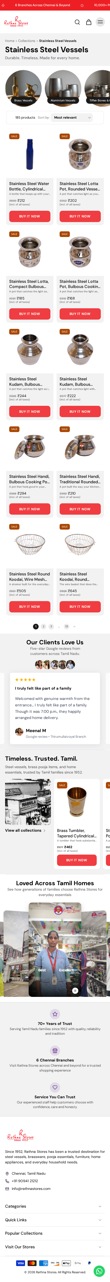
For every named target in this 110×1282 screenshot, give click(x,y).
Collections (26, 41)
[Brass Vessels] (23, 88)
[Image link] (28, 802)
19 (66, 626)
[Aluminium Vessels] (63, 88)
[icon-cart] (88, 22)
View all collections (23, 830)
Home (9, 41)
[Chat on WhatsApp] (99, 1271)
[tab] (10, 175)
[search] (77, 22)
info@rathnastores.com (31, 1188)
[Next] (74, 626)
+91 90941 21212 (25, 1181)
